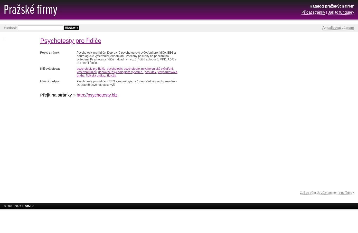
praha (81, 75)
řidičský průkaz (96, 75)
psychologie (132, 68)
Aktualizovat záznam (338, 27)
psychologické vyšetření (157, 68)
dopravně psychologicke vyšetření (120, 72)
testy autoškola (167, 72)
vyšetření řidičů (87, 72)
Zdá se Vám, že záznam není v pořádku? (327, 192)
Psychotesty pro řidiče (70, 40)
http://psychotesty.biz (97, 95)
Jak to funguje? (341, 12)
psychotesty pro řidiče (91, 68)
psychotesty (114, 68)
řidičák (111, 75)
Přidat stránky (313, 12)
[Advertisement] (315, 111)
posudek (150, 72)
